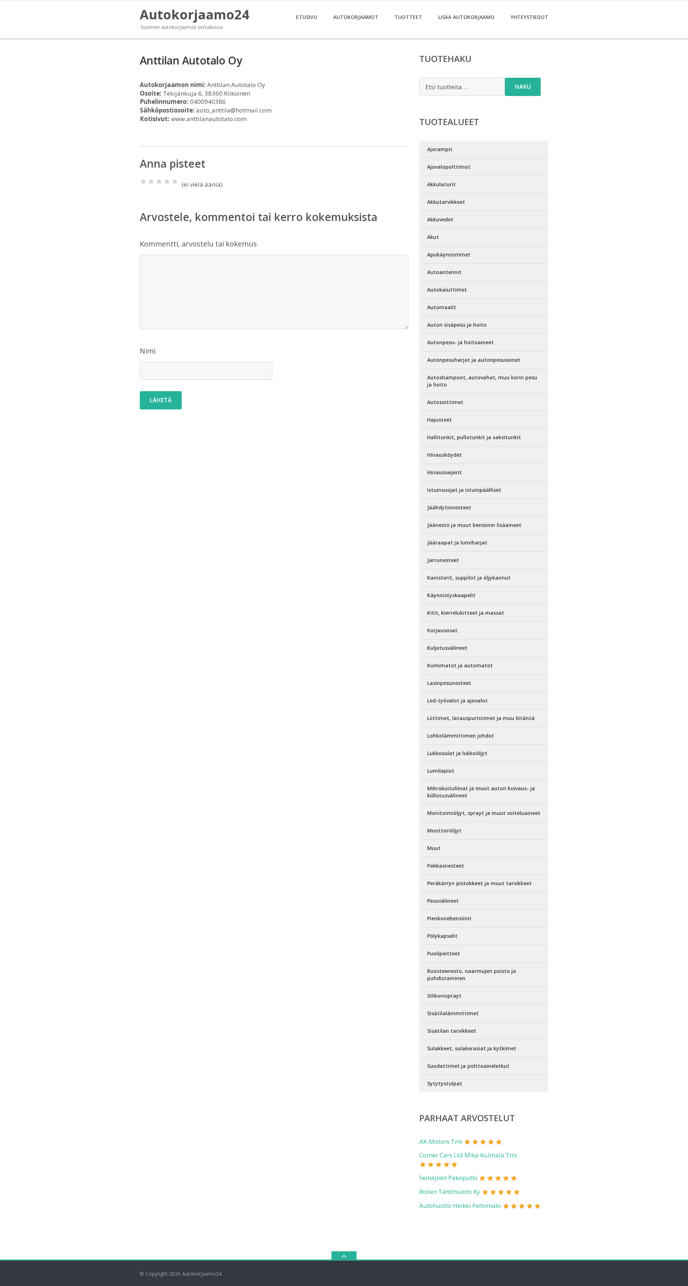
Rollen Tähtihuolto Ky (449, 1191)
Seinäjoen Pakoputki (448, 1178)
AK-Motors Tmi (440, 1141)
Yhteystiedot (529, 17)
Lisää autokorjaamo (466, 17)
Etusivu (306, 17)
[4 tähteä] (167, 181)
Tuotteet (408, 17)
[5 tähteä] (174, 181)
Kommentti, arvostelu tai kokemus (198, 244)
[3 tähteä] (159, 181)
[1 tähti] (143, 181)
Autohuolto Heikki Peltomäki (460, 1205)
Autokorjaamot (355, 17)
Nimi (148, 351)
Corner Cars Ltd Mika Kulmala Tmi (468, 1155)
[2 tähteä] (151, 181)
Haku (523, 87)
